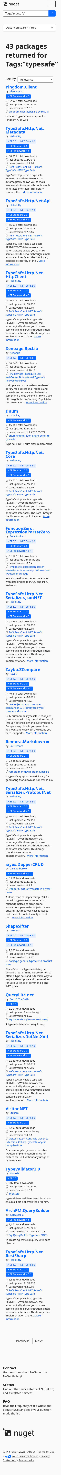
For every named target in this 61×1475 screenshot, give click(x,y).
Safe (32, 170)
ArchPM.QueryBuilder (28, 1210)
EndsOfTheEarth (19, 999)
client (23, 111)
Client (23, 166)
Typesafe (40, 377)
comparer (35, 704)
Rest (17, 166)
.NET (30, 166)
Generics (43, 1138)
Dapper (13, 888)
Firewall (21, 380)
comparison (12, 707)
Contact (9, 1368)
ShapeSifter (17, 926)
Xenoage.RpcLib (22, 348)
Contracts (31, 1138)
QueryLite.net (20, 995)
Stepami (14, 1112)
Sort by (11, 79)
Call (38, 373)
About (31, 1452)
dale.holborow (18, 868)
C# (27, 888)
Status (8, 1384)
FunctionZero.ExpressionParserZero (28, 530)
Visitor (12, 1138)
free (35, 707)
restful (45, 111)
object (17, 704)
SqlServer (29, 1019)
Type (26, 170)
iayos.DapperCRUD (25, 864)
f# (40, 961)
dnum (35, 435)
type (41, 707)
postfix (18, 566)
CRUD (21, 888)
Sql (10, 1019)
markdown (24, 771)
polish (35, 570)
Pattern (21, 1138)
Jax (12, 746)
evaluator (11, 570)
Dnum (12, 411)
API (22, 707)
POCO (44, 1235)
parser (40, 566)
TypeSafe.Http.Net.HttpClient (25, 274)
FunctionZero (17, 536)
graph (25, 704)
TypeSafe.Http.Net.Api (28, 201)
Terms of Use (45, 1452)
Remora (18, 746)
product (47, 961)
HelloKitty (15, 136)
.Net (11, 704)
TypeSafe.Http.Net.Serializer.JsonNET (25, 595)
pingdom (14, 111)
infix (19, 570)
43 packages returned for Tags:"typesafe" (29, 55)
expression (29, 566)
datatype (14, 961)
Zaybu (13, 673)
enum (12, 435)
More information (33, 192)
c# (39, 111)
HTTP (20, 170)
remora (13, 771)
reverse (27, 570)
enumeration (23, 435)
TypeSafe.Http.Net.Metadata (25, 130)
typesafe (32, 111)
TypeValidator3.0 (23, 1169)
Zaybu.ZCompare (23, 669)
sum (8, 964)
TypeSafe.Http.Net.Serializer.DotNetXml (27, 1034)
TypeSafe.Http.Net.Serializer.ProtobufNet (28, 790)
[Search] (52, 13)
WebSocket (12, 377)
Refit (11, 166)
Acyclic (42, 1142)
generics (44, 435)
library (29, 707)
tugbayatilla (17, 1214)
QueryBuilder (21, 1235)
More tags (22, 573)
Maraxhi (14, 1173)
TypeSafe (11, 170)
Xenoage (15, 352)
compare (11, 711)
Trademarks (26, 1460)
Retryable (11, 380)
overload (45, 570)
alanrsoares (16, 91)
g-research (16, 930)
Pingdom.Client (21, 87)
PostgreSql (42, 1019)
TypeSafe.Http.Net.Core (25, 454)
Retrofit (38, 166)
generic (24, 961)
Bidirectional (26, 377)
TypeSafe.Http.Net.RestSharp (25, 1253)
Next (39, 1341)
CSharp (22, 1142)
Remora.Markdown (25, 741)
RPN (11, 566)
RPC (11, 373)
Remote (18, 373)
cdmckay (15, 415)
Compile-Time (14, 1145)
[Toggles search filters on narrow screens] (52, 27)
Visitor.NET (17, 1109)
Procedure (30, 373)
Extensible (11, 1142)
